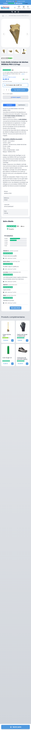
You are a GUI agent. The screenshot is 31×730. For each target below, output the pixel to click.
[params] (18, 12)
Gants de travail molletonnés (22, 335)
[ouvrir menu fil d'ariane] (6, 15)
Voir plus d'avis (15, 308)
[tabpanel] (15, 148)
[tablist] (15, 105)
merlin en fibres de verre (13, 124)
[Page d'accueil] (3, 15)
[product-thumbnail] (4, 51)
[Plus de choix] (12, 340)
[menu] (12, 12)
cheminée (12, 128)
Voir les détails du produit (10, 77)
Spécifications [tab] (21, 105)
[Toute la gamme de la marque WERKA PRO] (7, 58)
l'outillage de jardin (14, 132)
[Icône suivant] (27, 34)
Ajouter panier (17, 727)
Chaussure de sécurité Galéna (22, 358)
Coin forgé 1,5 (7, 357)
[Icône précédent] (3, 34)
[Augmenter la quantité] (9, 89)
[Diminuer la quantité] (4, 89)
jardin (18, 114)
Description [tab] (9, 105)
